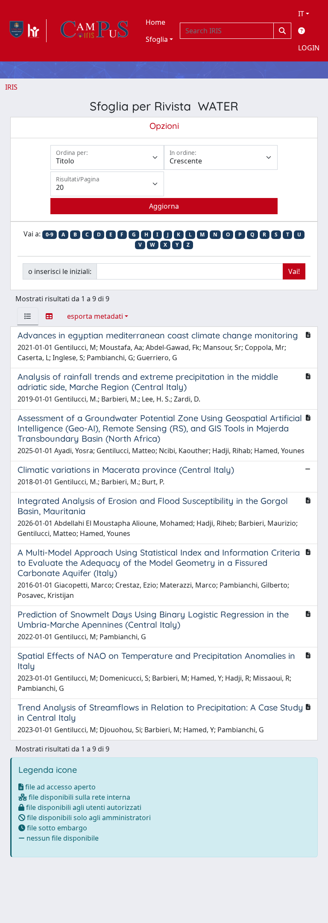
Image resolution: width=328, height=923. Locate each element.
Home (155, 22)
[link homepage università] (94, 30)
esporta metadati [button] (95, 316)
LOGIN (308, 47)
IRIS (11, 87)
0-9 (49, 234)
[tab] (27, 316)
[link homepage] (26, 30)
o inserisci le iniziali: (59, 271)
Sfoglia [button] (157, 39)
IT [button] (301, 13)
